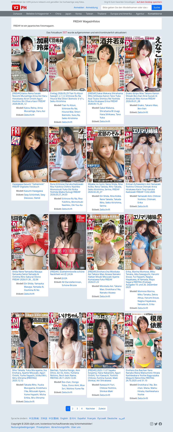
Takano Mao (151, 105)
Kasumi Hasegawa (33, 190)
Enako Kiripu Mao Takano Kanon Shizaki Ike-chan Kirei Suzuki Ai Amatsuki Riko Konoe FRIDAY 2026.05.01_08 (142, 97)
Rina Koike (115, 196)
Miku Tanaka (144, 294)
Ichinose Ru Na (69, 108)
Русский (101, 418)
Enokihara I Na (112, 289)
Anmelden (79, 7)
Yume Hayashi (31, 394)
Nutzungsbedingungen (23, 427)
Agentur (140, 13)
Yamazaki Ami (145, 196)
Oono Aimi (73, 385)
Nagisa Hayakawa (147, 301)
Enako (141, 105)
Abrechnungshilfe (60, 427)
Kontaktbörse (155, 13)
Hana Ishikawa (107, 114)
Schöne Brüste (69, 285)
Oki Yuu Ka (76, 205)
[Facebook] (160, 423)
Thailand (101, 13)
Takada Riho (30, 384)
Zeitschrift (29, 114)
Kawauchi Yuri (107, 384)
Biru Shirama (37, 397)
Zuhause (17, 13)
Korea (79, 13)
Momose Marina (146, 291)
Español (82, 418)
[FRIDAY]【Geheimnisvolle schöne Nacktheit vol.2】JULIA (67, 273)
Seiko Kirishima (70, 118)
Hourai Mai (67, 111)
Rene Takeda (106, 199)
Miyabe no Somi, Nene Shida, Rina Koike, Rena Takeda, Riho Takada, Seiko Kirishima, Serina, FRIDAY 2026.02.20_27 (105, 188)
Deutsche (112, 418)
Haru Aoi (40, 111)
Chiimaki (151, 199)
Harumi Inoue (151, 297)
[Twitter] (156, 423)
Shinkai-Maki (106, 391)
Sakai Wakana (107, 107)
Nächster (90, 408)
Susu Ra (76, 115)
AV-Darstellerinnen (71, 282)
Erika (140, 202)
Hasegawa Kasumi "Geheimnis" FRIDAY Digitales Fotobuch (28, 185)
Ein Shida (104, 196)
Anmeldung (92, 7)
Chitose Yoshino (108, 387)
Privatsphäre (43, 427)
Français (91, 418)
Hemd (37, 197)
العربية (122, 418)
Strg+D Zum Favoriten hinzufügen (119, 2)
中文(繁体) (54, 418)
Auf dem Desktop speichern (149, 2)
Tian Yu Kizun (69, 105)
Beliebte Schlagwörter (37, 13)
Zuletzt (102, 408)
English (64, 418)
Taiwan (89, 13)
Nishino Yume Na (75, 388)
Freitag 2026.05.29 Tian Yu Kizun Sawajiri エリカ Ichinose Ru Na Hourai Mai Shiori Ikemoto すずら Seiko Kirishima (67, 97)
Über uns (76, 427)
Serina (103, 205)
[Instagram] (151, 423)
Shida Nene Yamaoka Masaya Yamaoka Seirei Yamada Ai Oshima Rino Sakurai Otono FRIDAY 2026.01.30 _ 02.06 (27, 275)
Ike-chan (142, 108)
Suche (157, 7)
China (58, 13)
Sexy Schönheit (31, 194)
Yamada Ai (38, 286)
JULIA (64, 278)
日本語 (44, 418)
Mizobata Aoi (106, 286)
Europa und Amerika (121, 13)
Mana (146, 387)
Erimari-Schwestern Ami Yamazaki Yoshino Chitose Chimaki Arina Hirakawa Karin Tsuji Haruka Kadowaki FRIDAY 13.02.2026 (143, 188)
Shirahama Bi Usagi (110, 111)
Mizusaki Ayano (37, 391)
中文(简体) (34, 418)
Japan (68, 13)
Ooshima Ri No (31, 290)
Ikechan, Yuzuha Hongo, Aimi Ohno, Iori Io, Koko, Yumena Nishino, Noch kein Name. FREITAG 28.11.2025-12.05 (65, 374)
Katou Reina (30, 107)
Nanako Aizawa (107, 292)
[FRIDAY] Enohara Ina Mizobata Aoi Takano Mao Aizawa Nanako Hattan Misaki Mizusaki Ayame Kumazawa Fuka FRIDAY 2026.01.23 (104, 277)
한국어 (72, 418)
